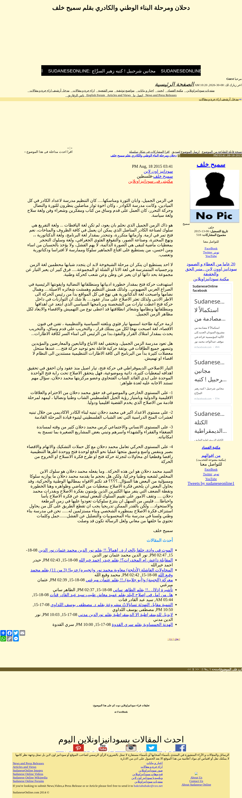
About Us (196, 777)
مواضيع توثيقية (124, 90)
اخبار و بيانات (145, 90)
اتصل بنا (137, 95)
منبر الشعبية (104, 90)
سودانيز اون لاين (158, 171)
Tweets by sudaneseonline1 (211, 483)
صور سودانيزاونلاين (151, 770)
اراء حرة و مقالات (83, 90)
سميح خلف (211, 164)
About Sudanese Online (196, 784)
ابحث (159, 90)
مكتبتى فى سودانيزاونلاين (150, 181)
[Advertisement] (121, 40)
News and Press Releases (160, 95)
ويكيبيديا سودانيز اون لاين (147, 778)
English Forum (94, 95)
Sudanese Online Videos (28, 774)
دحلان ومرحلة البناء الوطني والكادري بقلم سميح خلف (144, 155)
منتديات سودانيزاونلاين (199, 90)
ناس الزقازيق (74, 95)
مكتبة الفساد (174, 90)
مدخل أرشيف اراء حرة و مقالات (48, 90)
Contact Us (196, 781)
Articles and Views (118, 95)
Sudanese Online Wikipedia (30, 777)
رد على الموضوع (230, 669)
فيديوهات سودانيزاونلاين (147, 774)
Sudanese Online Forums (28, 781)
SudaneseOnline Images (28, 770)
